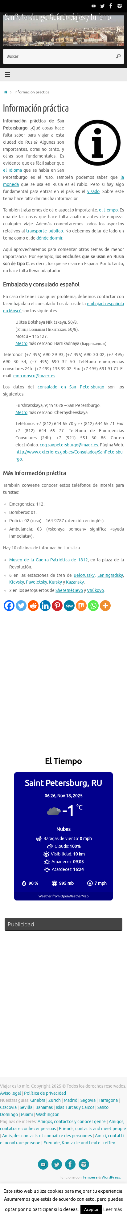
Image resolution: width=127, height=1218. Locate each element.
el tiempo (108, 210)
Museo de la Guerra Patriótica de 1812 (48, 560)
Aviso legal (10, 1093)
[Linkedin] (45, 605)
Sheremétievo (69, 590)
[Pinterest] (57, 605)
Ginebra (37, 1100)
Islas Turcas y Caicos (75, 1107)
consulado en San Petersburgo (71, 387)
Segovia (88, 1100)
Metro (21, 343)
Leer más (112, 1209)
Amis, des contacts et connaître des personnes (47, 1135)
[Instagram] (119, 6)
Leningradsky (110, 575)
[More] (105, 605)
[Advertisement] (63, 677)
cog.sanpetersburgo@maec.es (69, 445)
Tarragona (108, 1100)
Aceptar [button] (91, 1209)
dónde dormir (49, 238)
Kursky (55, 582)
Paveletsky (36, 582)
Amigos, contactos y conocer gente (72, 1121)
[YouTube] (93, 6)
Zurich (54, 1100)
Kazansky (75, 582)
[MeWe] (69, 605)
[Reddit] (33, 605)
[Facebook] (111, 6)
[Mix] (81, 605)
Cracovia (8, 1107)
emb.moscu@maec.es (34, 376)
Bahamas (44, 1107)
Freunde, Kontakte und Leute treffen (79, 1143)
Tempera (90, 1177)
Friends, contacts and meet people (92, 1128)
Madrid (70, 1100)
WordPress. (111, 1177)
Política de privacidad (45, 1093)
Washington (47, 1114)
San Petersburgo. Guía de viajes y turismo (58, 17)
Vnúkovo (95, 590)
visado (93, 191)
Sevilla (26, 1107)
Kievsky (16, 582)
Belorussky (84, 575)
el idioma (12, 170)
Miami (27, 1114)
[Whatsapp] (93, 605)
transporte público (44, 231)
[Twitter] (102, 6)
